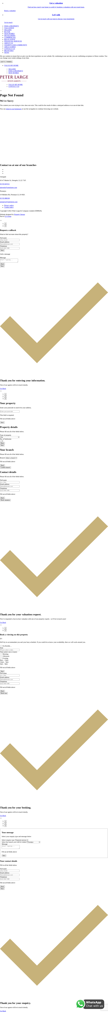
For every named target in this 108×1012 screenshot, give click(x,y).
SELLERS (7, 30)
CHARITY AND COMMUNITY (15, 45)
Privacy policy (9, 205)
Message (3, 258)
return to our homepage (14, 109)
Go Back (3, 388)
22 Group (8, 216)
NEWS (6, 52)
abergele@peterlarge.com (8, 187)
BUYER (7, 32)
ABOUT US (8, 43)
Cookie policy (9, 207)
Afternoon (5, 656)
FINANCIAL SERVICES (13, 41)
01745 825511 (5, 184)
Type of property (5, 435)
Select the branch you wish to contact (14, 842)
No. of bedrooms (5, 439)
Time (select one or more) (8, 652)
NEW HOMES (9, 33)
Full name (3, 238)
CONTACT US (9, 49)
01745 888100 (5, 198)
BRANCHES (9, 51)
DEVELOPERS (9, 35)
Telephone (3, 246)
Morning (5, 654)
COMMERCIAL (10, 37)
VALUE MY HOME (11, 65)
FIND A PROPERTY (11, 26)
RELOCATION (9, 39)
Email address (4, 242)
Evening (5, 658)
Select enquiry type (8, 840)
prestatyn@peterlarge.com (8, 202)
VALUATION (9, 28)
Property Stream (19, 214)
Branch (2, 458)
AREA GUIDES (10, 47)
